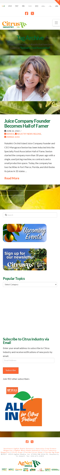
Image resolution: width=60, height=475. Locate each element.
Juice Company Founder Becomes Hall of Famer (27, 123)
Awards (10, 134)
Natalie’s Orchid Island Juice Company (36, 188)
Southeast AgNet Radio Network (19, 448)
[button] (56, 22)
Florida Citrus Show (33, 452)
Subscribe (11, 370)
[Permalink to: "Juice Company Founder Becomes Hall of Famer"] (30, 78)
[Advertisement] (25, 311)
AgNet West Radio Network (27, 450)
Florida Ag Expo (52, 452)
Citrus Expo (17, 452)
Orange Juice (13, 137)
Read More (11, 178)
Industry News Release (28, 134)
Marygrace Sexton (9, 188)
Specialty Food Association (12, 193)
